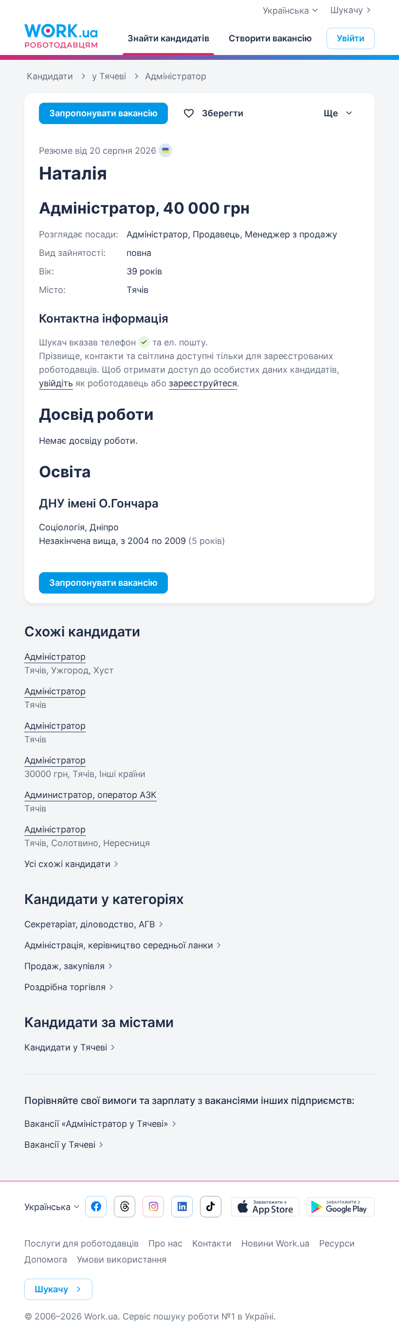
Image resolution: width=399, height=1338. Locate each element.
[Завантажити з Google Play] (341, 1206)
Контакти (212, 1243)
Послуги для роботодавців (81, 1243)
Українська (47, 1207)
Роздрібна (65, 987)
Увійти (350, 38)
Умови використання (121, 1259)
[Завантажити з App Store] (265, 1206)
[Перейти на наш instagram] (153, 1206)
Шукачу (346, 10)
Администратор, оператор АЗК (90, 795)
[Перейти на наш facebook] (96, 1206)
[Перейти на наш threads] (124, 1206)
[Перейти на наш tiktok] (210, 1206)
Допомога (45, 1259)
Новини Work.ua (275, 1243)
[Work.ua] (60, 36)
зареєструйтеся (203, 383)
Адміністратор (55, 656)
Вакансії (59, 1144)
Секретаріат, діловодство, (89, 924)
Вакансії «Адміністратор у (96, 1124)
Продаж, (64, 966)
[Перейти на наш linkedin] (182, 1206)
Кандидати (65, 1047)
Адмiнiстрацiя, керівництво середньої (118, 945)
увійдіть (56, 383)
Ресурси (337, 1243)
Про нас (165, 1243)
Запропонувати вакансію (103, 113)
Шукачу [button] (51, 1289)
